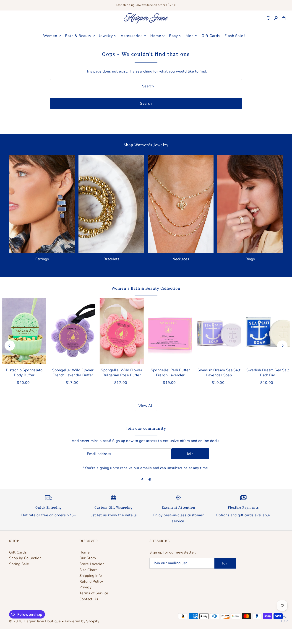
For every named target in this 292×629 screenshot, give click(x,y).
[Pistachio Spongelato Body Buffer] (24, 331)
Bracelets (111, 259)
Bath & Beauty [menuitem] (78, 35)
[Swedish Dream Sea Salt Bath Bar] (268, 331)
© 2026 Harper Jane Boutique (35, 621)
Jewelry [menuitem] (106, 35)
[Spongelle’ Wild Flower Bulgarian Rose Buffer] (122, 331)
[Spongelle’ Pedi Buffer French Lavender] (170, 331)
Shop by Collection (25, 558)
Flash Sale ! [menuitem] (235, 35)
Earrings (42, 259)
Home (84, 552)
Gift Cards (18, 552)
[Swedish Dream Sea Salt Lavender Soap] (219, 331)
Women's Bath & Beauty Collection (146, 288)
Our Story (87, 558)
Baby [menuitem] (173, 35)
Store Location (92, 564)
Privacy (85, 587)
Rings (250, 259)
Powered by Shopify (82, 621)
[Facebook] (142, 480)
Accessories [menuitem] (132, 35)
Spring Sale (19, 564)
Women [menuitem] (50, 35)
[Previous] (10, 345)
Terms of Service (93, 593)
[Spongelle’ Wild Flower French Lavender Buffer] (73, 331)
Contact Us (88, 599)
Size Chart (88, 569)
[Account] (276, 18)
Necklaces (180, 259)
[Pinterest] (150, 480)
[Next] (282, 345)
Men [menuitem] (189, 35)
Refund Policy (91, 581)
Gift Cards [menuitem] (210, 35)
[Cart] (283, 18)
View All (146, 405)
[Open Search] (269, 18)
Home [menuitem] (155, 35)
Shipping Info (90, 575)
